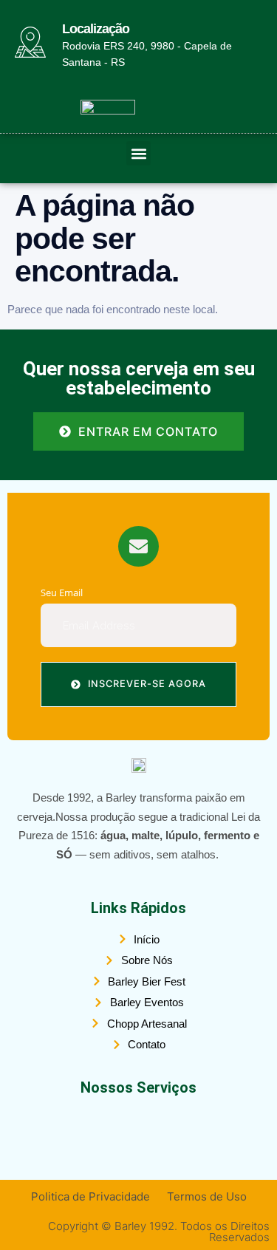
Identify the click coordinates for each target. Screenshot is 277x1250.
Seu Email (62, 593)
